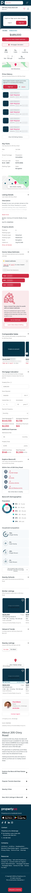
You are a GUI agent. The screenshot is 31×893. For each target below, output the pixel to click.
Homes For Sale (18, 865)
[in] (12, 822)
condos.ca (4, 846)
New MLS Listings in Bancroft (12, 797)
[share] (28, 9)
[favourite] (24, 9)
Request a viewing (15, 889)
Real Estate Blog (6, 860)
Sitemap (23, 850)
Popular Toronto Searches (11, 781)
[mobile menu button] (28, 3)
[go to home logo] (9, 809)
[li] (9, 822)
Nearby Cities (7, 789)
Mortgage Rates (7, 865)
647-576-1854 (16, 708)
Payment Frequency (7, 409)
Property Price (6, 382)
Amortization (19, 400)
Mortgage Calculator (22, 863)
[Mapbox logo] (6, 666)
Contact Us (4, 862)
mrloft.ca (11, 846)
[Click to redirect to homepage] (2, 2)
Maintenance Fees (6, 432)
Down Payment (6, 391)
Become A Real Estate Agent (10, 848)
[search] (14, 3)
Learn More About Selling (15, 325)
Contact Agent (15, 714)
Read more (5, 214)
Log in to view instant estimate (15, 39)
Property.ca (5, 813)
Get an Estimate (15, 320)
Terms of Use (15, 850)
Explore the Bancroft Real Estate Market (13, 772)
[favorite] (22, 600)
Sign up (21, 22)
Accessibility (24, 848)
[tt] (2, 822)
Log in (10, 22)
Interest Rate (6, 400)
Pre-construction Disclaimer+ (15, 880)
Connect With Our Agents (17, 862)
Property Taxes (6, 441)
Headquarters (20, 846)
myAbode (14, 813)
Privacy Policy (5, 850)
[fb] (6, 822)
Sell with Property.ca (19, 860)
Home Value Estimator (8, 863)
